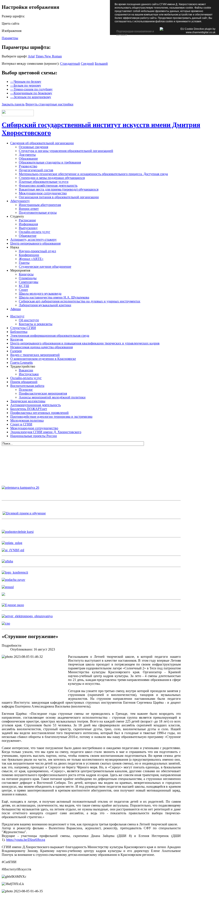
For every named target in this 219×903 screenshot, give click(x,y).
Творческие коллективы (27, 401)
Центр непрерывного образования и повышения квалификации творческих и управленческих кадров (85, 343)
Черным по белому (25, 81)
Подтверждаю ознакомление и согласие (135, 31)
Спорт (23, 289)
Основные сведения (33, 147)
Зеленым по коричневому (30, 97)
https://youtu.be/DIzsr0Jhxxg (25, 839)
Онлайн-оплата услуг (34, 232)
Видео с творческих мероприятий (35, 355)
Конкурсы (26, 274)
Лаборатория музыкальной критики (45, 305)
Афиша (15, 309)
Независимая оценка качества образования (41, 347)
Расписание (27, 220)
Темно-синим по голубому (31, 89)
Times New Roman (49, 56)
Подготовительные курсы (38, 212)
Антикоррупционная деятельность (35, 405)
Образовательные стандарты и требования (50, 162)
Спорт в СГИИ (21, 424)
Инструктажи (29, 374)
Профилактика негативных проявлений (39, 413)
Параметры (10, 38)
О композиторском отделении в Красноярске (43, 359)
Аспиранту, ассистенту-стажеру (33, 239)
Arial (31, 56)
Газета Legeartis (21, 362)
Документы (27, 154)
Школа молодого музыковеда (40, 293)
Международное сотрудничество (43, 193)
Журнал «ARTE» (31, 259)
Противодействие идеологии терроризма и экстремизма (51, 416)
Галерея (16, 351)
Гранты (24, 262)
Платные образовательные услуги (43, 181)
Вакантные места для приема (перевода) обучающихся (58, 189)
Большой (101, 63)
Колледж (16, 339)
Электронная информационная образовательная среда (49, 335)
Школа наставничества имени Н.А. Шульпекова (54, 297)
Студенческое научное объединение (45, 266)
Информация (28, 224)
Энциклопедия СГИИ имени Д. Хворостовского (45, 432)
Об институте (29, 320)
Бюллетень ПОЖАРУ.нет (28, 409)
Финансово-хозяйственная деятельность (48, 185)
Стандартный (70, 63)
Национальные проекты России (33, 436)
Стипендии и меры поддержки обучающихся (52, 178)
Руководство (28, 166)
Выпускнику (28, 228)
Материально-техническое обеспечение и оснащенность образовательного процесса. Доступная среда (93, 174)
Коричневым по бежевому (31, 93)
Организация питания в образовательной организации (59, 197)
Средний (87, 63)
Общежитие (27, 235)
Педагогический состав (36, 170)
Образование (28, 158)
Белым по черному (25, 85)
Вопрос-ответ (29, 208)
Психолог (26, 389)
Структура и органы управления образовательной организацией (66, 151)
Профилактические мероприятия (43, 393)
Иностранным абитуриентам (40, 205)
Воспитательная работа (27, 386)
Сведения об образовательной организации (42, 143)
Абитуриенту (20, 201)
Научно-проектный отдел (37, 251)
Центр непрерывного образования (35, 243)
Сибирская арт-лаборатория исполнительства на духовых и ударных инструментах (79, 301)
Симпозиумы (28, 282)
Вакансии (26, 370)
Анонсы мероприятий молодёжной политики (52, 397)
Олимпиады (28, 278)
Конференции (29, 255)
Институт (17, 316)
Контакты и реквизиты (35, 324)
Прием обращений (23, 382)
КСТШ (24, 286)
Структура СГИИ (23, 328)
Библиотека (18, 332)
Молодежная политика (27, 420)
